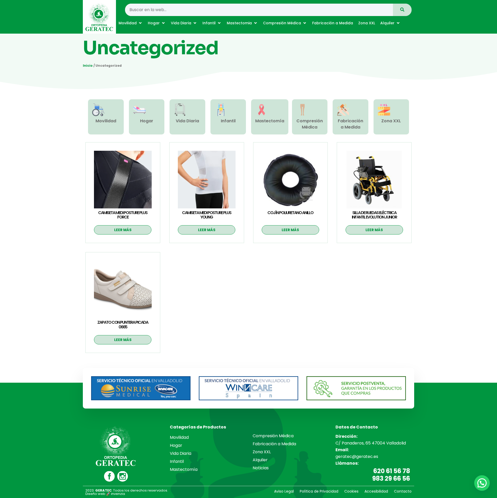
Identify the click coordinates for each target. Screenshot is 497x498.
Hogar (146, 121)
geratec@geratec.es (356, 456)
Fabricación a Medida (350, 124)
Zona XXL (391, 121)
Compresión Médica (309, 124)
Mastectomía (269, 121)
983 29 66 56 (391, 478)
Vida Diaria (187, 121)
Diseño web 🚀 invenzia (105, 493)
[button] (130, 23)
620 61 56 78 (391, 471)
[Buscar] (402, 10)
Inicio (88, 65)
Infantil (228, 121)
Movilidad (106, 121)
